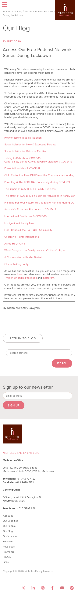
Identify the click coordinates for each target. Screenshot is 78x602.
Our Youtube (10, 536)
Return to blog (23, 338)
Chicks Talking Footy (16, 264)
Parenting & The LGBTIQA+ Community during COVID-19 (37, 182)
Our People (9, 526)
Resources (9, 546)
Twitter (9, 278)
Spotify (71, 588)
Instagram (48, 278)
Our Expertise (10, 521)
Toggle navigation (15, 5)
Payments (8, 552)
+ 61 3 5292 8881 (27, 508)
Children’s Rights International (21, 237)
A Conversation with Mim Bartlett (23, 257)
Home (6, 11)
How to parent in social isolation (23, 138)
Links (6, 562)
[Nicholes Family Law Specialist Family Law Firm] (65, 15)
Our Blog (17, 11)
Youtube (62, 588)
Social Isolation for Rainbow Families (25, 151)
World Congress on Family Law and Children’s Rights (35, 250)
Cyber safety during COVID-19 (21, 162)
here (20, 274)
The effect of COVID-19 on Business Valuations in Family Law (40, 196)
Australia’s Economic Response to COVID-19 (30, 209)
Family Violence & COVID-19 (55, 162)
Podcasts (8, 541)
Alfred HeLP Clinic (14, 244)
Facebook (31, 278)
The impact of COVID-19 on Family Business (30, 189)
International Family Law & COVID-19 (25, 216)
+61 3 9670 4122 (26, 478)
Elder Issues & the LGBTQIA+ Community (28, 230)
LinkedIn (19, 278)
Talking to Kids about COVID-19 (22, 158)
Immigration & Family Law (19, 223)
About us (8, 516)
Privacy (7, 557)
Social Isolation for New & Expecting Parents (30, 145)
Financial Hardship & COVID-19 (22, 168)
